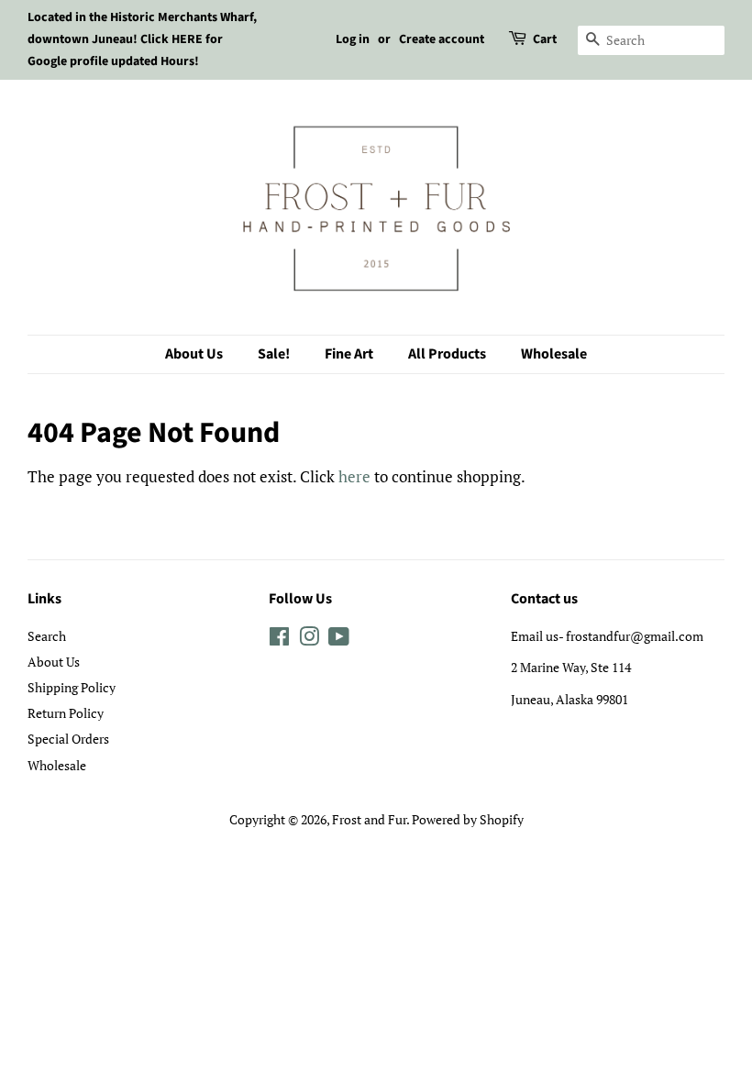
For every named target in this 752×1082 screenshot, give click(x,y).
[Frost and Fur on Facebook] (279, 639)
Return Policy (66, 713)
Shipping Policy (72, 687)
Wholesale (554, 354)
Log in (353, 39)
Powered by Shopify (468, 819)
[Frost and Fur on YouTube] (338, 639)
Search (47, 636)
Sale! (274, 354)
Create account (441, 39)
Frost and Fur (369, 819)
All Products (447, 354)
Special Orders (68, 738)
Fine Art (349, 354)
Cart (545, 39)
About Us (194, 354)
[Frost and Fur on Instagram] (309, 639)
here (354, 476)
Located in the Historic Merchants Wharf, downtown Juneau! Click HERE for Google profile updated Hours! (142, 39)
